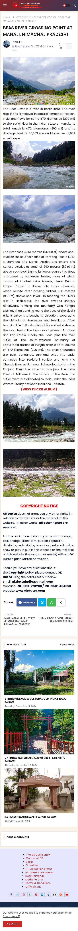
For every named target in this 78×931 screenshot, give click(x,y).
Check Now (10, 916)
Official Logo (33, 886)
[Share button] (61, 602)
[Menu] (5, 5)
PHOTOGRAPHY (22, 17)
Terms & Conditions (38, 883)
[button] (66, 5)
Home (6, 17)
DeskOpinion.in (34, 876)
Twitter (42, 602)
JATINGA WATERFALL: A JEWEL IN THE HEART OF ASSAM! (36, 759)
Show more (67, 644)
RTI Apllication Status (39, 869)
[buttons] (11, 894)
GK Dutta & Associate (39, 872)
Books (29, 862)
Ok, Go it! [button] (12, 924)
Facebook (29, 602)
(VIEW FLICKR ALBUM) (39, 389)
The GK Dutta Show (38, 855)
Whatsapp (51, 602)
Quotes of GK (34, 858)
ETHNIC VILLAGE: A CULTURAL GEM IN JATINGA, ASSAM (35, 700)
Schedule (32, 865)
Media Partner (34, 879)
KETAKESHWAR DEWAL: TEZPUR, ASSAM (30, 816)
